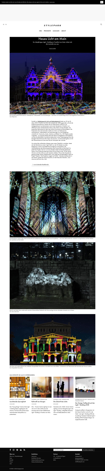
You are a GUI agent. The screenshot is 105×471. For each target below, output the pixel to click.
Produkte (47, 31)
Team (11, 458)
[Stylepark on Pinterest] (17, 450)
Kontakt (11, 460)
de (3, 24)
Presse (11, 462)
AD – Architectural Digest (59, 456)
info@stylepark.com (79, 461)
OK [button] (101, 2)
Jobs (11, 463)
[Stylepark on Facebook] (10, 450)
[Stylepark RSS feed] (24, 450)
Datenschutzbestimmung (37, 462)
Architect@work (57, 458)
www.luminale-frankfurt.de (41, 164)
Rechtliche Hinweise (36, 458)
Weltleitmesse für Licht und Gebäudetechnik (49, 121)
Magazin (56, 31)
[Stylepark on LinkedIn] (21, 450)
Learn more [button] (52, 2)
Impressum (34, 456)
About (63, 31)
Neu (40, 31)
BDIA (54, 460)
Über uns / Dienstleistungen (16, 456)
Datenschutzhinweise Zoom (38, 460)
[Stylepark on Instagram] (13, 450)
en (6, 24)
